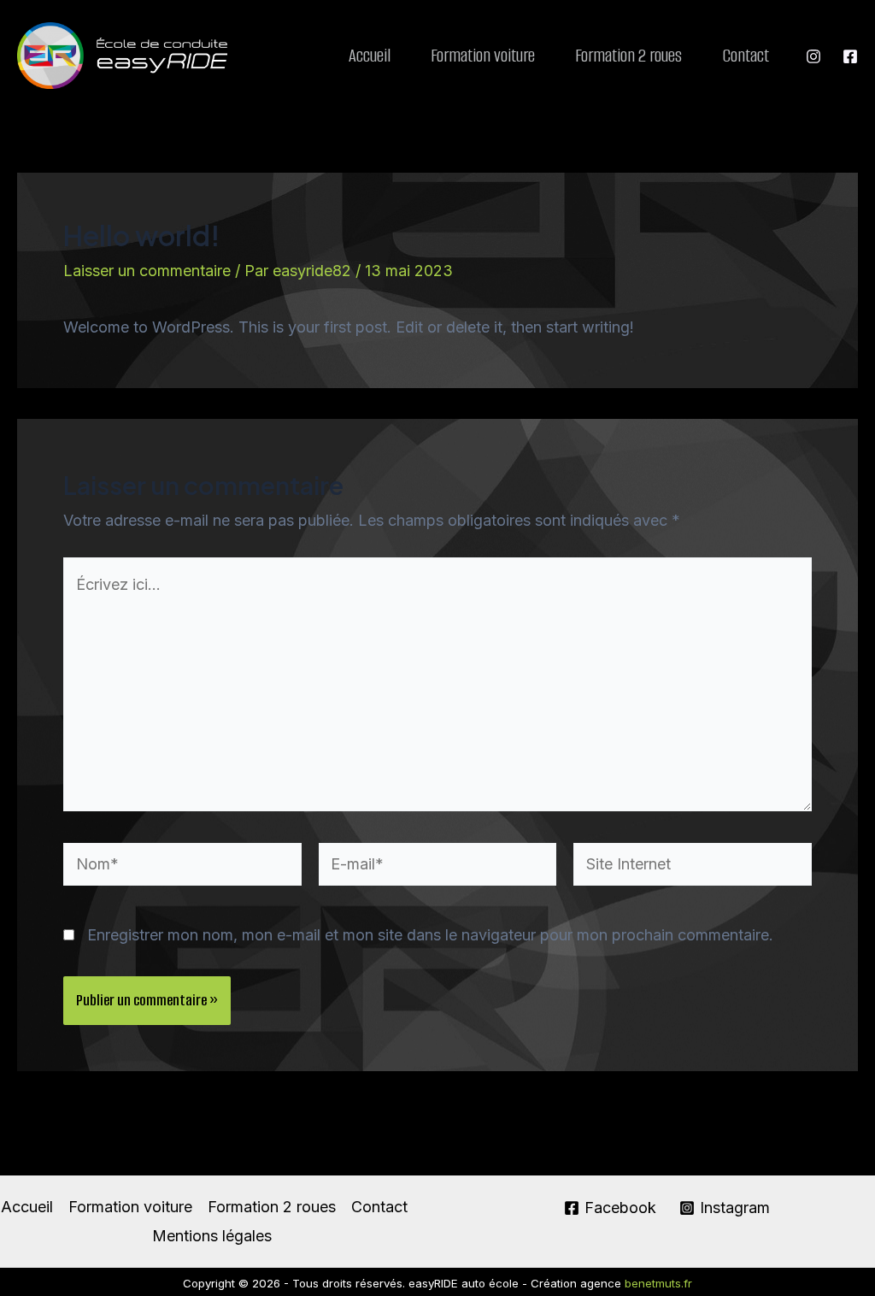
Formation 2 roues (628, 56)
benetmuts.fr (658, 1283)
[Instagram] (813, 56)
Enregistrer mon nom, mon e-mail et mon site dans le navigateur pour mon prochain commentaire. (430, 935)
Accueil (370, 56)
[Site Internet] (692, 866)
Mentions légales (212, 1236)
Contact (745, 56)
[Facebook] (850, 56)
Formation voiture (483, 56)
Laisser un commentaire (147, 271)
